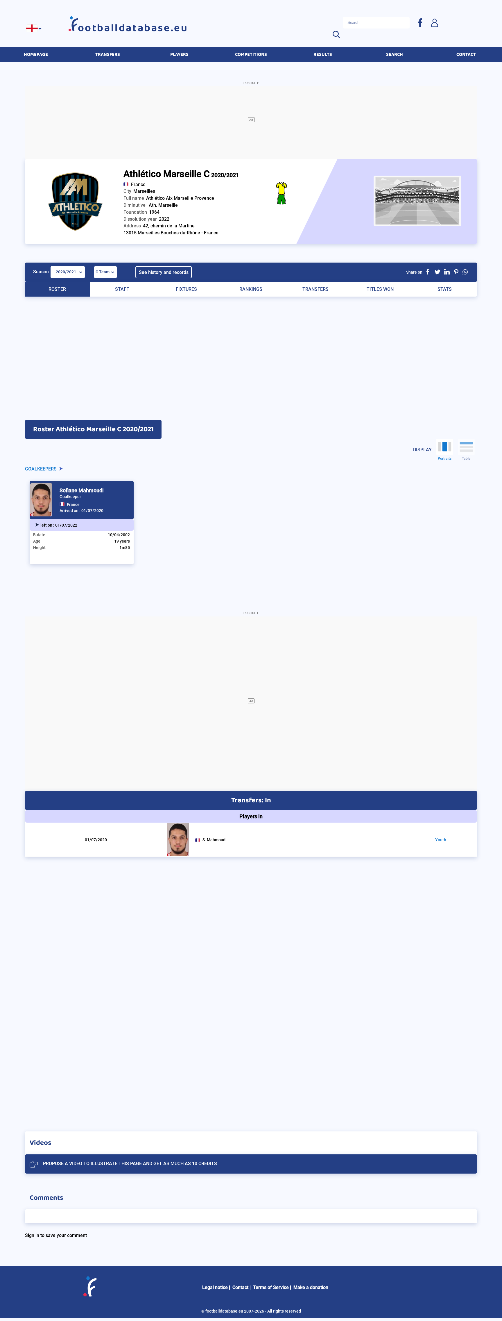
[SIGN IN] (434, 22)
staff (122, 289)
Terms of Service (271, 1287)
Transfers (315, 289)
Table (466, 459)
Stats (445, 289)
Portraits (444, 459)
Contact (240, 1287)
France (138, 184)
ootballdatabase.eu (133, 28)
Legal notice (215, 1287)
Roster (57, 289)
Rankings (250, 289)
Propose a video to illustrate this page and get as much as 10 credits (130, 1163)
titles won (380, 289)
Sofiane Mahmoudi (82, 490)
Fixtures (186, 289)
